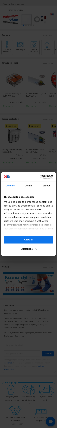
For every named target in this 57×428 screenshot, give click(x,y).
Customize (27, 249)
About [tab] (46, 185)
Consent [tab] (10, 185)
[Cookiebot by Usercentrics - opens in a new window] (40, 177)
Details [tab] (28, 185)
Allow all (28, 239)
